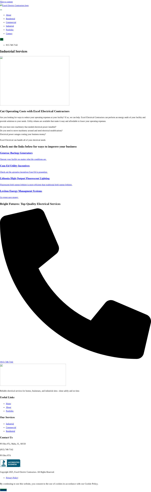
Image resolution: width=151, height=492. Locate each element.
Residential (10, 19)
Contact (9, 33)
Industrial (10, 26)
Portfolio (9, 30)
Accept (3, 490)
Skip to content (6, 2)
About (8, 15)
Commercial (11, 22)
